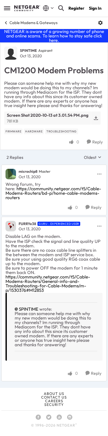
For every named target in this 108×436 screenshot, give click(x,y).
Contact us (54, 397)
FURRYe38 (27, 224)
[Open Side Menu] (7, 8)
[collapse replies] (54, 167)
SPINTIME (28, 50)
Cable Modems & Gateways (33, 22)
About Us (54, 393)
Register (76, 8)
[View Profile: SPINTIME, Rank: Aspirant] (10, 53)
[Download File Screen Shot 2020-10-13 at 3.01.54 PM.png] (96, 117)
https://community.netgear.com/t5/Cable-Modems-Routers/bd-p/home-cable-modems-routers (53, 193)
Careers (54, 401)
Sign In (95, 8)
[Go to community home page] (27, 8)
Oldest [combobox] (92, 157)
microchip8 (28, 171)
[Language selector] (48, 8)
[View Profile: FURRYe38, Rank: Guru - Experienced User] (11, 226)
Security (54, 404)
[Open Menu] (100, 22)
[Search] (61, 8)
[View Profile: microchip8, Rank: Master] (11, 174)
